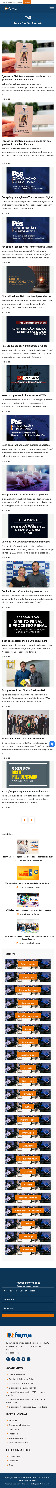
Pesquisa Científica (28, 1197)
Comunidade (28, 1003)
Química (28, 1223)
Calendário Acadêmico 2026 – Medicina (28, 1406)
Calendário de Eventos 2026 (22, 1387)
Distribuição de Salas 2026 (21, 1383)
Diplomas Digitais (17, 1374)
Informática (28, 1132)
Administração (28, 964)
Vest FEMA (28, 1249)
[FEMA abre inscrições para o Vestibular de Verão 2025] (28, 873)
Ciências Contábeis (28, 990)
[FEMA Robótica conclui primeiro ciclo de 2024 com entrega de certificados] (28, 926)
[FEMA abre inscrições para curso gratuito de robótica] (28, 900)
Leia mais (6, 99)
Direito (28, 1029)
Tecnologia (28, 1236)
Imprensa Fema (28, 1119)
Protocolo (27, 2)
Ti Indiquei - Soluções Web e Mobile (36, 1484)
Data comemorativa (28, 1016)
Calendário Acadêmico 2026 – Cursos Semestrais (25, 1401)
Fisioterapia (28, 1080)
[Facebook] (13, 1359)
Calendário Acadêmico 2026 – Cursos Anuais (25, 1394)
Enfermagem (28, 1041)
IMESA (28, 1106)
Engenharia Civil (28, 1054)
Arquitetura (28, 977)
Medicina (28, 1171)
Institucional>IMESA (28, 1158)
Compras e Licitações (19, 1425)
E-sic (11, 1465)
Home (16, 23)
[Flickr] (28, 1359)
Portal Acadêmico (9, 2)
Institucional (28, 1145)
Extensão (28, 1067)
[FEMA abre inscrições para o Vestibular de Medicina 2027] (28, 846)
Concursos (14, 1429)
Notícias (28, 1184)
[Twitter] (23, 1359)
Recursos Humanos (18, 1438)
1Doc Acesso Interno (18, 1442)
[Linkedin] (18, 1359)
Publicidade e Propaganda (28, 1210)
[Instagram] (8, 1359)
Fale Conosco (15, 1456)
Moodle (19, 2)
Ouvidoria (13, 1460)
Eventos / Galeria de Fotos (22, 1379)
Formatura (28, 1093)
